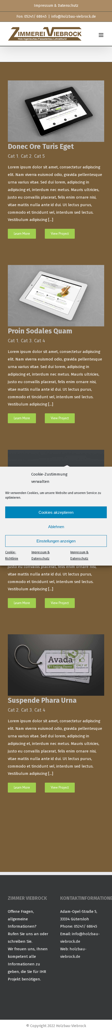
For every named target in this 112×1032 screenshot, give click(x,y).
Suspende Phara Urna (42, 700)
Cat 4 (39, 341)
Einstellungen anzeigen (56, 541)
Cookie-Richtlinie (11, 555)
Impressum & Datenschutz (41, 555)
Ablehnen (56, 526)
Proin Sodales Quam (40, 331)
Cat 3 (26, 341)
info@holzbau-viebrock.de (73, 16)
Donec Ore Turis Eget (41, 146)
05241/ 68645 (85, 926)
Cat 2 (26, 156)
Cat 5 (39, 156)
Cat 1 (13, 156)
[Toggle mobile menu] (101, 35)
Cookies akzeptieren (56, 512)
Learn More (22, 233)
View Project (60, 233)
